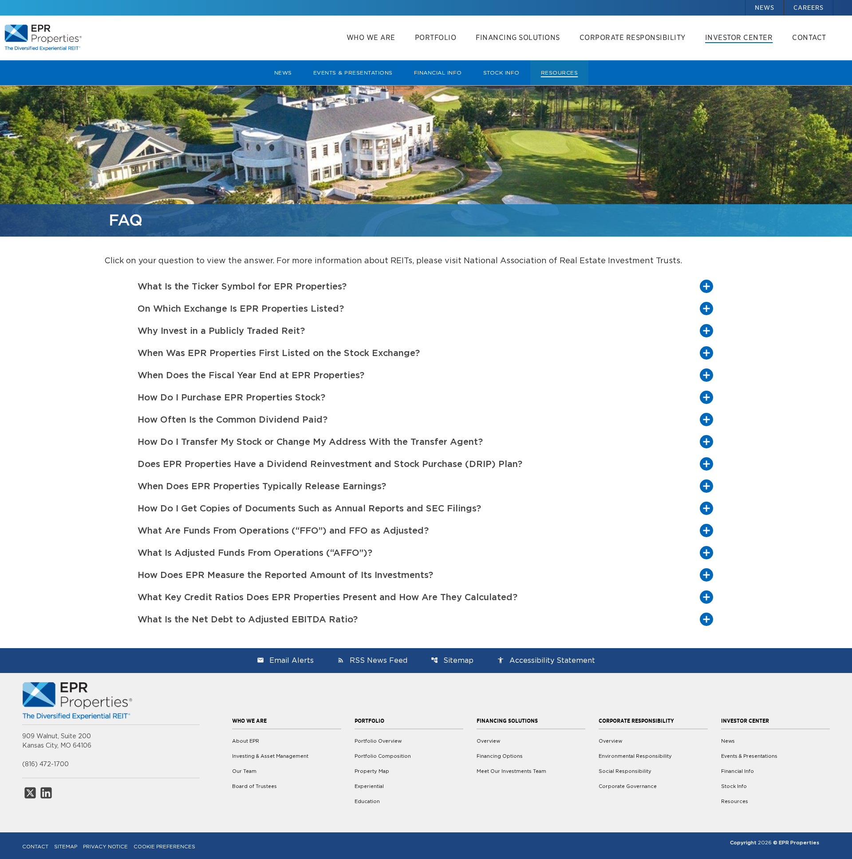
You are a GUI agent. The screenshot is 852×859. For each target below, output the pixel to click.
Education (367, 801)
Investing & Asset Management (270, 756)
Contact (809, 37)
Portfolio (436, 37)
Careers (808, 7)
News (764, 7)
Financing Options (500, 756)
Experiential (369, 786)
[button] (426, 286)
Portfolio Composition (383, 756)
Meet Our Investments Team (511, 771)
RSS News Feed (372, 660)
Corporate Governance (628, 786)
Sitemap (452, 660)
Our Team (244, 771)
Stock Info (501, 72)
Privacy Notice (105, 846)
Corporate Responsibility (633, 37)
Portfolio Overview (378, 741)
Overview (488, 741)
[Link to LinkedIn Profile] (46, 793)
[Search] (842, 3)
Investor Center (739, 37)
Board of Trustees (254, 786)
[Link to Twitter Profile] (30, 793)
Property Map (372, 771)
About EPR (245, 741)
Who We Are (371, 37)
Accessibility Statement (546, 660)
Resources (559, 72)
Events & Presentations (353, 72)
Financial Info (438, 72)
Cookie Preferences (164, 846)
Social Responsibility (625, 771)
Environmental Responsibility (635, 756)
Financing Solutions (518, 37)
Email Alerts (285, 660)
